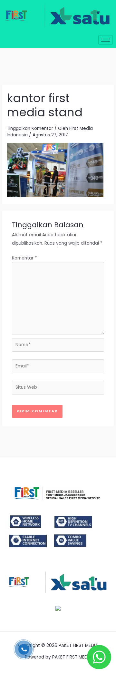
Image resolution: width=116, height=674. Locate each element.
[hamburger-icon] (105, 39)
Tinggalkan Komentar (30, 128)
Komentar (24, 258)
